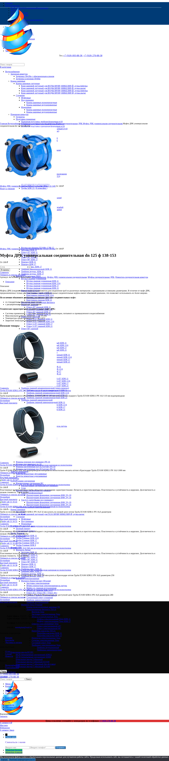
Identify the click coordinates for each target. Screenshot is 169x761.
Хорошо (4, 760)
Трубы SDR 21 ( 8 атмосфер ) (34, 188)
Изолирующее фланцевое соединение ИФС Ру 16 (48, 497)
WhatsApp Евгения (13, 750)
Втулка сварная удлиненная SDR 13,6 (43, 283)
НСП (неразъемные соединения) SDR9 (33, 657)
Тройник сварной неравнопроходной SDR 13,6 (47, 393)
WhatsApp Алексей (13, 752)
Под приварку (27, 521)
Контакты (9, 640)
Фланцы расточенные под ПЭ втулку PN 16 (35, 469)
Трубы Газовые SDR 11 (26, 536)
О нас (7, 651)
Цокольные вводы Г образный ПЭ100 (33, 666)
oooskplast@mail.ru (23, 627)
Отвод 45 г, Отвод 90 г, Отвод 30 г (41, 593)
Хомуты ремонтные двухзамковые (31, 474)
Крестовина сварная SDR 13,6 (40, 295)
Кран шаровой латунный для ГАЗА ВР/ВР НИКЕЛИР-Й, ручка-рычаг (52, 514)
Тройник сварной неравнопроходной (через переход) (45, 388)
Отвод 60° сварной (29, 328)
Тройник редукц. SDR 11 (32, 271)
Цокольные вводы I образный (29, 659)
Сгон (23, 488)
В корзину (5, 270)
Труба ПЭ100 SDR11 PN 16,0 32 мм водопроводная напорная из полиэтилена (35, 506)
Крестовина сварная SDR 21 (39, 300)
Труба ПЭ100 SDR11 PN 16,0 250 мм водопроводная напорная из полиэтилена (35, 570)
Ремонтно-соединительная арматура (39, 123)
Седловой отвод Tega (41, 643)
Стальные (20, 516)
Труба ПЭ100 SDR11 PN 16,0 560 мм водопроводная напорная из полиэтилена (35, 548)
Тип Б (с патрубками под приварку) (37, 500)
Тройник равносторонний (38, 600)
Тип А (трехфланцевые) (32, 493)
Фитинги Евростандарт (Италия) (36, 581)
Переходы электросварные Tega (46, 638)
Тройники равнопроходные (49, 650)
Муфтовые (26, 519)
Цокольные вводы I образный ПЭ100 (32, 662)
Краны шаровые (18, 509)
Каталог (9, 638)
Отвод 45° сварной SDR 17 (38, 312)
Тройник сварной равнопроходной (37, 400)
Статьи (8, 654)
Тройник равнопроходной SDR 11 (36, 269)
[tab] (83, 282)
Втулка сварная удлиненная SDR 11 (42, 281)
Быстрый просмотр (8, 403)
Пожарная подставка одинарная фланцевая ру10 (43, 126)
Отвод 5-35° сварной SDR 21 (39, 326)
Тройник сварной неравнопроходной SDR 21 (46, 397)
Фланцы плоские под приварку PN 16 (33, 462)
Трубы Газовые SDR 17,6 (27, 543)
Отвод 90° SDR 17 (29, 259)
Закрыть (3, 676)
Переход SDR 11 (28, 262)
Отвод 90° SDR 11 (29, 559)
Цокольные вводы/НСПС (22, 652)
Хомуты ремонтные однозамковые (31, 476)
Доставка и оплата (13, 642)
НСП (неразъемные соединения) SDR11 (34, 655)
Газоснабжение (12, 667)
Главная (4, 123)
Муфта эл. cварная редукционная (41, 588)
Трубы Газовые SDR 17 (26, 540)
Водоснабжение (15, 123)
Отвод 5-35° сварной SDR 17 (39, 324)
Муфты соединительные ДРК (69, 123)
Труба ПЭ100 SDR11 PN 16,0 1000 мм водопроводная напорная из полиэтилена (36, 465)
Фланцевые (26, 524)
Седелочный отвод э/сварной (39, 597)
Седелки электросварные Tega (45, 640)
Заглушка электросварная (37, 583)
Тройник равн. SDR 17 (31, 267)
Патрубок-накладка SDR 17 (49, 635)
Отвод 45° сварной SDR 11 (38, 307)
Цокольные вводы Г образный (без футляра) (36, 664)
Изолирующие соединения (23, 481)
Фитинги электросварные (27, 578)
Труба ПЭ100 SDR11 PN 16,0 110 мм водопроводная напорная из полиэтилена (35, 390)
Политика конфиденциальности (22, 760)
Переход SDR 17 (28, 264)
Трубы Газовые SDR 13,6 (27, 538)
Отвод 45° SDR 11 (29, 252)
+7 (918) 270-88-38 (9, 676)
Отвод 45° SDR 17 (29, 557)
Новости (9, 656)
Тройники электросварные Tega (46, 645)
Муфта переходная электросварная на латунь (46, 585)
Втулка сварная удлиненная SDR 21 (42, 288)
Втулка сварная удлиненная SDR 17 (42, 286)
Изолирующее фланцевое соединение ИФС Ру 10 (48, 495)
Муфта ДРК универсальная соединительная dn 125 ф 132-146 (28, 186)
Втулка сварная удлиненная (33, 279)
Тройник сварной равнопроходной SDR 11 (45, 402)
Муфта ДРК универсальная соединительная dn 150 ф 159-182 (28, 249)
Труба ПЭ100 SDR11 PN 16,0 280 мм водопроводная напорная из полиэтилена (35, 589)
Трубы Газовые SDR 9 (26, 545)
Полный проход (23, 528)
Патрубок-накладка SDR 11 (49, 633)
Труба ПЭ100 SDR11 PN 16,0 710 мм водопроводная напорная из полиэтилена (35, 526)
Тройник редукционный (48, 647)
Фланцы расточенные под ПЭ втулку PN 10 (35, 467)
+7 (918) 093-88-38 (9, 674)
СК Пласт (11, 672)
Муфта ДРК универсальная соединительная (103, 123)
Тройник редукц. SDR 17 (32, 274)
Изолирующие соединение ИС (30, 483)
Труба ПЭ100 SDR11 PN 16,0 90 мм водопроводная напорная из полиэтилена (35, 484)
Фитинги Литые (23, 550)
